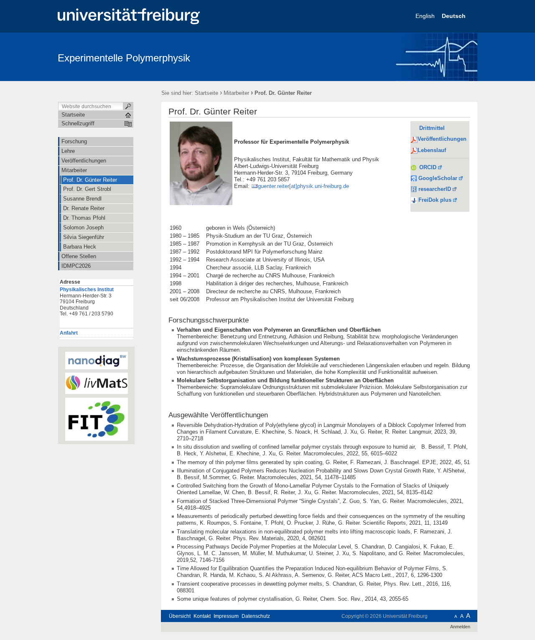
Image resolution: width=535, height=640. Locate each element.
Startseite (206, 93)
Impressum (226, 616)
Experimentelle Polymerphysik (124, 57)
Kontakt (202, 616)
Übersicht (180, 616)
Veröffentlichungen (442, 139)
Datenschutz (256, 616)
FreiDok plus (434, 200)
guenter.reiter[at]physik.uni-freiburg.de (303, 186)
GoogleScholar (437, 178)
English (425, 16)
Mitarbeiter (236, 93)
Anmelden (460, 626)
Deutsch (454, 16)
